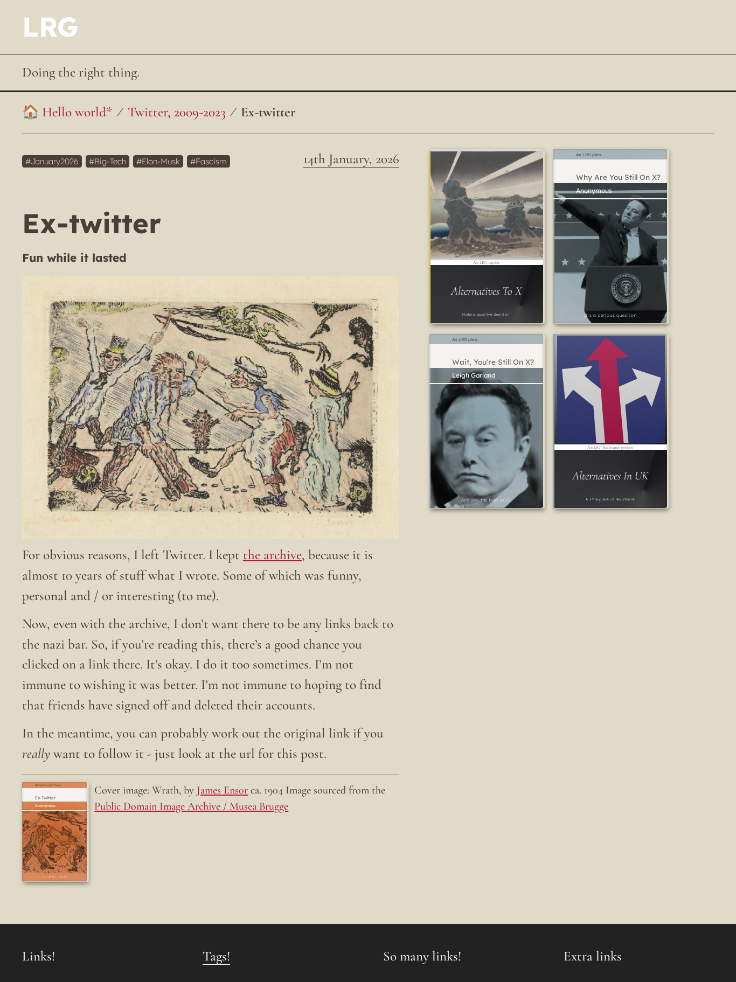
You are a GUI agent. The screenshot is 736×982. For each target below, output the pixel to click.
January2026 (55, 161)
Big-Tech (110, 161)
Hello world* (77, 112)
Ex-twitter (268, 112)
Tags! (216, 956)
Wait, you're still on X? (493, 362)
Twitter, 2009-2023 (177, 112)
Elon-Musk (161, 161)
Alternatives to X (486, 291)
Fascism (211, 161)
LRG (50, 27)
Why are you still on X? (618, 177)
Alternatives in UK (610, 476)
